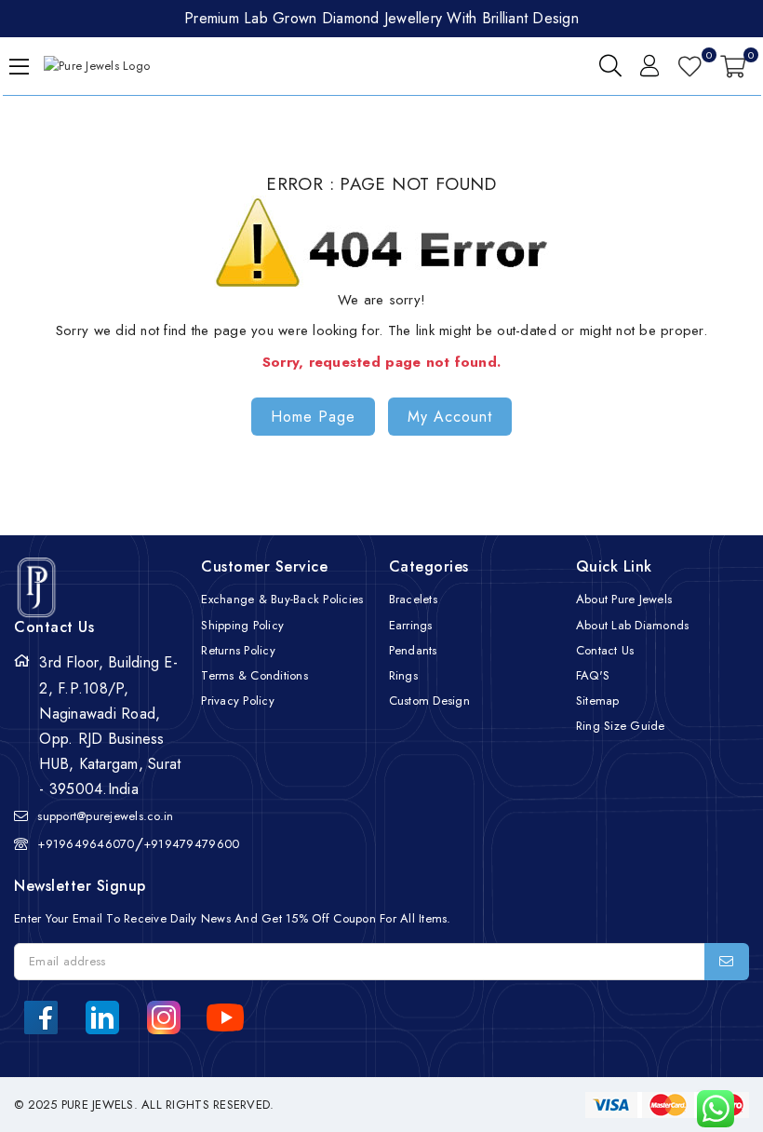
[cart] (732, 66)
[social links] (41, 1017)
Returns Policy (238, 650)
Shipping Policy (242, 625)
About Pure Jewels (624, 599)
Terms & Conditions (254, 675)
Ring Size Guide (620, 725)
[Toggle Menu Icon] (19, 66)
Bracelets (413, 599)
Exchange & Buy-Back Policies (282, 599)
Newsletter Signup (80, 886)
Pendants (413, 650)
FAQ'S (592, 675)
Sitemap (598, 700)
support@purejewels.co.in (105, 816)
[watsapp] (708, 1108)
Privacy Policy (237, 700)
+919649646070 (85, 844)
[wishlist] (690, 66)
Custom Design (429, 700)
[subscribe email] (726, 961)
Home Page (313, 416)
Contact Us (605, 650)
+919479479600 (191, 844)
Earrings (411, 625)
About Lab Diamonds (632, 625)
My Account (450, 416)
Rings (403, 675)
